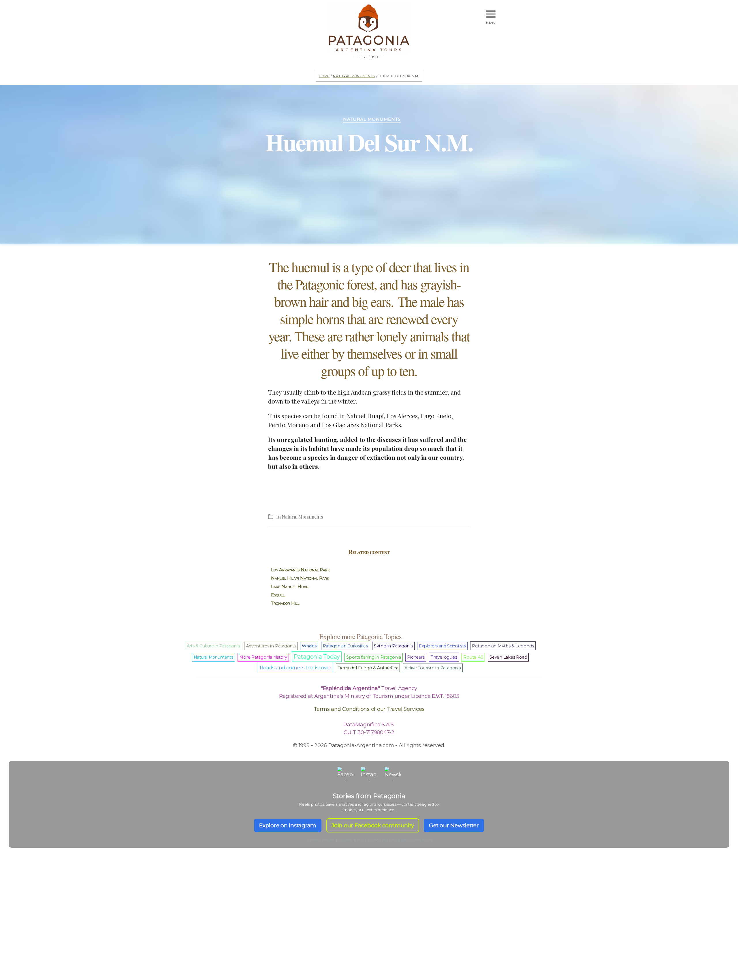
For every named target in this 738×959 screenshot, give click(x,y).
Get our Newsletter (454, 825)
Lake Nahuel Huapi (290, 586)
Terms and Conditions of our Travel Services (369, 709)
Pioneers (415, 657)
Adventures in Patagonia (270, 646)
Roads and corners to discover (295, 667)
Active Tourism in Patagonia (432, 667)
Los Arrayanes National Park (300, 569)
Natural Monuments (354, 75)
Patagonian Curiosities (345, 646)
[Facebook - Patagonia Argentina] (345, 775)
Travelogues (444, 657)
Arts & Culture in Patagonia (213, 646)
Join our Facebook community (373, 825)
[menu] (491, 11)
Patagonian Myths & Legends (503, 646)
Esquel (278, 595)
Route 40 (473, 657)
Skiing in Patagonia (393, 646)
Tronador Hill (285, 603)
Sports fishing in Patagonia (373, 657)
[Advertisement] (369, 913)
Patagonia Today (316, 656)
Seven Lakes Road (508, 657)
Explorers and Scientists (442, 646)
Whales (309, 646)
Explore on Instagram (287, 825)
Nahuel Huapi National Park (300, 578)
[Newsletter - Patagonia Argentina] (393, 775)
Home (324, 75)
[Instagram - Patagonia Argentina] (369, 775)
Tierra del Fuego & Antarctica (368, 667)
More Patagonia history (263, 657)
